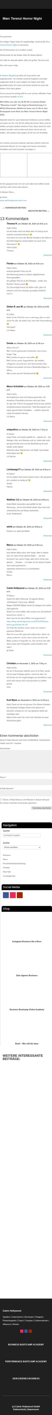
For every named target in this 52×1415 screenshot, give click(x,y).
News (5, 859)
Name (3, 777)
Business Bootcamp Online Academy (27, 1009)
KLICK (20, 97)
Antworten (47, 255)
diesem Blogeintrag (10, 75)
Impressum (33, 1409)
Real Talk (7, 872)
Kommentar (5, 748)
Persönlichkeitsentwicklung (14, 863)
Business (7, 855)
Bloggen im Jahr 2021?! (16, 1194)
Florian (10, 263)
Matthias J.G (13, 499)
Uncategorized (9, 876)
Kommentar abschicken (42, 808)
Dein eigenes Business (26, 975)
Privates (6, 867)
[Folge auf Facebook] (6, 895)
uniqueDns (12, 429)
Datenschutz (19, 1409)
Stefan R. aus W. (15, 307)
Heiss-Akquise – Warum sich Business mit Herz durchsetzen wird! (25, 1267)
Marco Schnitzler (15, 386)
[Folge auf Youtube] (20, 895)
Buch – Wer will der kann (26, 1043)
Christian (11, 663)
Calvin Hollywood (15, 588)
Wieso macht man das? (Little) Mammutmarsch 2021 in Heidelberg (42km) (25, 1122)
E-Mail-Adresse (7, 788)
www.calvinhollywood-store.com (13, 200)
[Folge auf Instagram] (13, 895)
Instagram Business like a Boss (26, 941)
